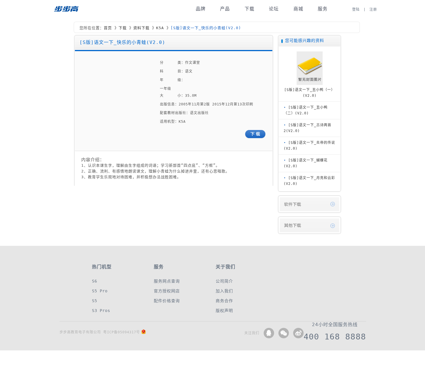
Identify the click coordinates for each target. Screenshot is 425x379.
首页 (108, 28)
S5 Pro (100, 291)
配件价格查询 (167, 300)
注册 (373, 10)
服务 (323, 8)
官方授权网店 (167, 291)
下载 (249, 8)
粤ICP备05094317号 (121, 332)
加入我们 (224, 291)
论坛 (274, 8)
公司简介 (224, 281)
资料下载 (141, 28)
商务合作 (224, 300)
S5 (94, 300)
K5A (160, 28)
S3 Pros (101, 310)
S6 (94, 281)
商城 (298, 8)
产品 (225, 8)
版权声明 (224, 310)
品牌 (201, 8)
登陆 (356, 10)
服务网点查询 (167, 281)
